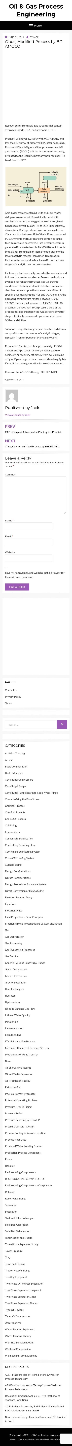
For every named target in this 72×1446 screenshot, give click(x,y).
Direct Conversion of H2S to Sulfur (24, 890)
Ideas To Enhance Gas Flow (20, 1008)
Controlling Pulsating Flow (20, 845)
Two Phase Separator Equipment (23, 1290)
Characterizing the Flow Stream (22, 799)
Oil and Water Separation (19, 1074)
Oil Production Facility (17, 1080)
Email (9, 536)
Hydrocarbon (12, 1002)
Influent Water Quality (17, 1015)
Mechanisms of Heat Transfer (21, 1054)
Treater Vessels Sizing (17, 1270)
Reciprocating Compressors (20, 1172)
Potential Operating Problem (21, 1100)
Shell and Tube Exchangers (19, 1218)
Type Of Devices (14, 1309)
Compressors (12, 831)
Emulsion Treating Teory (18, 897)
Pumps (8, 1159)
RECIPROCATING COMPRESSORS (25, 1178)
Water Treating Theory (18, 1335)
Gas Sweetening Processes (20, 949)
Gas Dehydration (14, 936)
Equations (10, 903)
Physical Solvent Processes (20, 1093)
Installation (11, 1021)
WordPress (57, 1439)
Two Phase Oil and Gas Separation (24, 1283)
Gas (19, 380)
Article (9, 759)
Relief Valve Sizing (15, 1198)
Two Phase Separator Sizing (20, 1296)
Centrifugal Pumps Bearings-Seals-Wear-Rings (31, 792)
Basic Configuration (16, 766)
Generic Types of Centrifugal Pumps (25, 962)
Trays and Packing (15, 1263)
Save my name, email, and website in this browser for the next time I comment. (35, 575)
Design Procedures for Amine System (25, 884)
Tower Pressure (14, 1250)
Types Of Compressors (17, 1316)
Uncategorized (13, 1322)
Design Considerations (18, 871)
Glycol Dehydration (16, 969)
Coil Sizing (11, 825)
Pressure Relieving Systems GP (22, 1119)
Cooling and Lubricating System (22, 851)
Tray (7, 1257)
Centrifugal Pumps (15, 786)
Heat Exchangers (14, 989)
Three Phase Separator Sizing (21, 1244)
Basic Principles (14, 773)
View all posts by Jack (17, 414)
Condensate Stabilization (19, 838)
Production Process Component (23, 1152)
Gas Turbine (11, 956)
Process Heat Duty (15, 1139)
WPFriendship (33, 1439)
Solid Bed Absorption (16, 1224)
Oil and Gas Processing (18, 1067)
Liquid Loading (13, 1034)
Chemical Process (15, 805)
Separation (11, 1205)
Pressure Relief (13, 1113)
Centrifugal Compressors (19, 779)
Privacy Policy (13, 696)
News (8, 1061)
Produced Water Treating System (23, 1146)
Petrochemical (13, 1087)
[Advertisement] (36, 87)
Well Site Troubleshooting (19, 1342)
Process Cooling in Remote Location (25, 1133)
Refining (9, 1191)
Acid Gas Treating (15, 753)
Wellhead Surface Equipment (21, 1355)
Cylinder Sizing (13, 864)
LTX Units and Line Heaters (20, 1041)
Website (10, 552)
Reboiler (10, 1165)
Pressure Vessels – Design (19, 1126)
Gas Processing (13, 943)
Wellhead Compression (18, 1349)
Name (9, 520)
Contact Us (11, 690)
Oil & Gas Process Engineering (47, 1434)
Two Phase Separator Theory (21, 1303)
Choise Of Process (15, 818)
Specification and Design (18, 1237)
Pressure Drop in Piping (18, 1106)
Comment (10, 474)
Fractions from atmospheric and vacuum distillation (33, 923)
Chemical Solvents (15, 812)
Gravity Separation (15, 982)
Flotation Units (13, 910)
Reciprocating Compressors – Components (28, 1185)
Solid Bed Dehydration (17, 1231)
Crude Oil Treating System (19, 858)
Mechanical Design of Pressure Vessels (27, 1047)
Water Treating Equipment (19, 1329)
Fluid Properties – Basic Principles (24, 917)
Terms (8, 703)
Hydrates (10, 995)
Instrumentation (14, 1028)
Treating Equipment (16, 1277)
